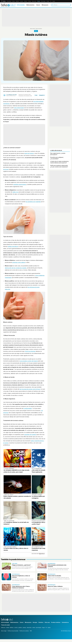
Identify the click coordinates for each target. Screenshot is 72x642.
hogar (43, 627)
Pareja (29, 1)
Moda (13, 1)
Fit (50, 1)
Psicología (43, 1)
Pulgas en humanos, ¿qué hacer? (21, 565)
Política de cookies (24, 630)
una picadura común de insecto (29, 361)
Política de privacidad (13, 630)
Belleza (17, 1)
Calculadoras (65, 622)
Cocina (21, 1)
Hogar (48, 1)
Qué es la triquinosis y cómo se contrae (21, 576)
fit (46, 627)
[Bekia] (3, 1)
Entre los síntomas (30, 351)
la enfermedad (27, 408)
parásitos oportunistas (19, 184)
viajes (49, 627)
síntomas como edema (18, 262)
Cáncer (38, 5)
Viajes (53, 1)
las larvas (6, 169)
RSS (31, 630)
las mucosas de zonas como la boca (30, 389)
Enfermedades (21, 5)
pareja (24, 627)
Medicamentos (30, 5)
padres (20, 627)
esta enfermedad (19, 107)
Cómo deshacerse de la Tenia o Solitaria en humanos (21, 587)
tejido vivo (15, 192)
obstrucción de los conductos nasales (15, 268)
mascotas (29, 627)
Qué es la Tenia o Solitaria (55, 586)
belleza (11, 627)
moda (7, 627)
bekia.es (3, 627)
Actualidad (9, 1)
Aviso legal (3, 630)
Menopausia (45, 5)
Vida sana (14, 563)
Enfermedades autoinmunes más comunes (57, 565)
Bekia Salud (32, 28)
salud (33, 627)
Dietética (40, 622)
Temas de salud (5, 625)
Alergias (35, 622)
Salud (38, 1)
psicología (38, 627)
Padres (25, 1)
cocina (16, 627)
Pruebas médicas (55, 622)
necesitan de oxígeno (30, 434)
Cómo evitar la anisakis (54, 575)
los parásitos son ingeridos (33, 201)
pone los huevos (29, 153)
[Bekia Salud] (8, 4)
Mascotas (34, 1)
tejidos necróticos (13, 246)
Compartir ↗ (42, 95)
